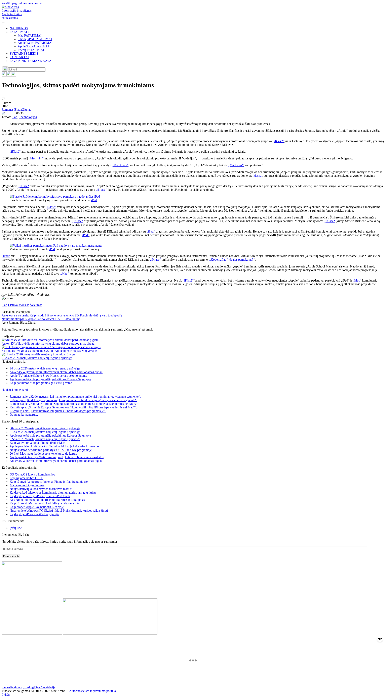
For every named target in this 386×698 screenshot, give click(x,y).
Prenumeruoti (11, 556)
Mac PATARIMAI (29, 35)
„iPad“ (151, 231)
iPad (14, 117)
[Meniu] (3, 22)
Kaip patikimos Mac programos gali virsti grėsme (41, 383)
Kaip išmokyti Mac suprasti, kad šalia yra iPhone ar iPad (45, 503)
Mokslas (23, 305)
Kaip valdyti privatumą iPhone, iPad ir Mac (37, 442)
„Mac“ (64, 273)
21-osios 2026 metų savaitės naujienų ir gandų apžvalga (37, 358)
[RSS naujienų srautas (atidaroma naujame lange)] (4, 75)
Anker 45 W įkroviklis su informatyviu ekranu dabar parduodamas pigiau (48, 343)
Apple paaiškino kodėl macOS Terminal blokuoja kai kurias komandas (54, 446)
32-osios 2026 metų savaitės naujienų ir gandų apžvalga (45, 439)
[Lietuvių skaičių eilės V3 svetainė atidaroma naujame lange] (193, 598)
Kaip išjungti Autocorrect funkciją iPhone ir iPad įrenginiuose (49, 481)
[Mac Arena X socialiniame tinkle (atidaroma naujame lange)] (13, 75)
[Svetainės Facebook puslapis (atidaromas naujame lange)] (8, 75)
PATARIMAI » (19, 32)
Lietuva (13, 305)
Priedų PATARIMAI (31, 50)
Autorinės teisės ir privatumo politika (92, 691)
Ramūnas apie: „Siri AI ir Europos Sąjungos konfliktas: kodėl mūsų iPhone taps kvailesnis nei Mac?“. (74, 403)
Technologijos (28, 117)
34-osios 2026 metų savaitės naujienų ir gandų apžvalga (45, 368)
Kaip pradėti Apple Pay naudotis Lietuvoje (37, 507)
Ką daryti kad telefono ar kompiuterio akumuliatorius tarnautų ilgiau (53, 492)
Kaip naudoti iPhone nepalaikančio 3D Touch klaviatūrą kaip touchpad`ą (62, 315)
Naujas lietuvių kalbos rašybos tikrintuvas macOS (41, 489)
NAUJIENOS (19, 28)
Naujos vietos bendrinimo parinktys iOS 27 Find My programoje (51, 450)
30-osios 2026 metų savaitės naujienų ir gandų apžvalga (45, 428)
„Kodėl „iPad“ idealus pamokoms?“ (232, 259)
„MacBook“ (236, 165)
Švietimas (36, 305)
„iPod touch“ (120, 165)
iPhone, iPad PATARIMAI (35, 39)
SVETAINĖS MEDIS (24, 53)
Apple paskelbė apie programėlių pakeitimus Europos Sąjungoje (50, 379)
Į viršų (6, 694)
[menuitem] (197, 28)
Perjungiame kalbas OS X (26, 478)
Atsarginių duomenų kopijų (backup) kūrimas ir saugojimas (47, 499)
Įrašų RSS (16, 528)
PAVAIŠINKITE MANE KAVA (30, 60)
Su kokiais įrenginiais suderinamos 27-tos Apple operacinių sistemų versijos (49, 350)
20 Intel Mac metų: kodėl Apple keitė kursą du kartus (43, 453)
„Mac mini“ (36, 158)
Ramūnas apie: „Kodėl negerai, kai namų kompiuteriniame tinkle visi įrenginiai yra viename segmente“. (75, 396)
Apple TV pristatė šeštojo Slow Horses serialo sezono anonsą (48, 375)
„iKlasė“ (278, 141)
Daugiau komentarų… (24, 414)
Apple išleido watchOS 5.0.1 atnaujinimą (41, 319)
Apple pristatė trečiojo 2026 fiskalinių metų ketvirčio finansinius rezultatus (57, 457)
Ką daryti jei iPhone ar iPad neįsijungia (34, 514)
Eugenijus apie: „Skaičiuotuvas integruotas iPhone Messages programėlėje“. (58, 411)
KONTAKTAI (19, 57)
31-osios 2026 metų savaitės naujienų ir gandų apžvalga (45, 432)
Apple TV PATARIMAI (33, 46)
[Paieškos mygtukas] (4, 69)
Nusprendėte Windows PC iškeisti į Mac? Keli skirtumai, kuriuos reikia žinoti (59, 510)
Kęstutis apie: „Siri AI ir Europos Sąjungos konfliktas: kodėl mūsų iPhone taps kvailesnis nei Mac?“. (73, 407)
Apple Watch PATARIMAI (35, 42)
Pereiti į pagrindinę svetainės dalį (22, 3)
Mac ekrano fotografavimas (27, 485)
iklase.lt (257, 175)
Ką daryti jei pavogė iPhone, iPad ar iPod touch (40, 496)
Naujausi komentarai (15, 389)
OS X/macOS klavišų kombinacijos (32, 474)
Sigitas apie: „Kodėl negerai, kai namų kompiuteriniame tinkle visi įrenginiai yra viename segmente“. (73, 400)
